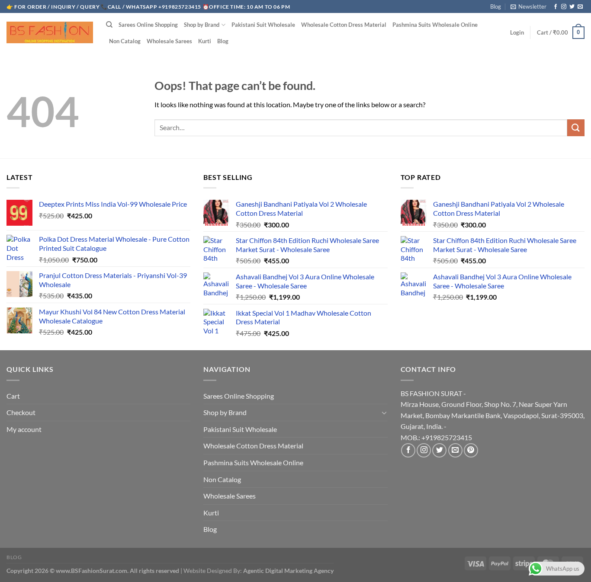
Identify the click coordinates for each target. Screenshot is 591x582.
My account (24, 429)
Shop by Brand (201, 24)
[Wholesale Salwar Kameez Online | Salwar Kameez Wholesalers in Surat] (49, 32)
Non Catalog (125, 41)
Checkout (20, 412)
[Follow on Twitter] (572, 7)
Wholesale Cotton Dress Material (343, 24)
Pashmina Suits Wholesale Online (435, 24)
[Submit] (576, 127)
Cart (13, 396)
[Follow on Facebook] (555, 7)
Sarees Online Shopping (148, 24)
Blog (495, 6)
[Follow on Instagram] (563, 7)
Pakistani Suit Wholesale (263, 24)
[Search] (109, 24)
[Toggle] (384, 412)
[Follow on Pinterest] (471, 450)
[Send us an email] (580, 7)
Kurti (204, 41)
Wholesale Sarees (169, 41)
